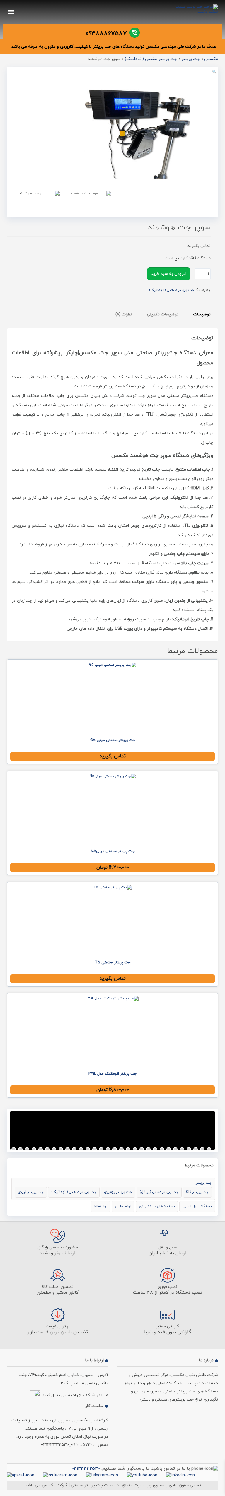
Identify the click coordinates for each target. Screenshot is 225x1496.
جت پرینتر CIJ (197, 1192)
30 (209, 1149)
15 (108, 1149)
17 (121, 1149)
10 (74, 1149)
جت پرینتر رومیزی (118, 1192)
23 (162, 1149)
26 (182, 1149)
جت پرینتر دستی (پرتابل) (159, 1192)
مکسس (211, 59)
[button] (214, 72)
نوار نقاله (100, 1206)
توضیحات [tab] (202, 314)
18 (128, 1149)
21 (148, 1149)
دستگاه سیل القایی (197, 1206)
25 (175, 1149)
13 (94, 1149)
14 (101, 1149)
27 (189, 1149)
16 (114, 1149)
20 (141, 1149)
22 (155, 1149)
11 (81, 1149)
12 (88, 1149)
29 (202, 1149)
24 (168, 1149)
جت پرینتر (190, 59)
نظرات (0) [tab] (123, 314)
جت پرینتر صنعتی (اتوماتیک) (151, 59)
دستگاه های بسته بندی (157, 1206)
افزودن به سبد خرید (168, 274)
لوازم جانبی (123, 1206)
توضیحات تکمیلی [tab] (162, 314)
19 (135, 1149)
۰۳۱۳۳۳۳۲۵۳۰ (86, 1469)
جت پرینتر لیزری (31, 1192)
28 (195, 1149)
